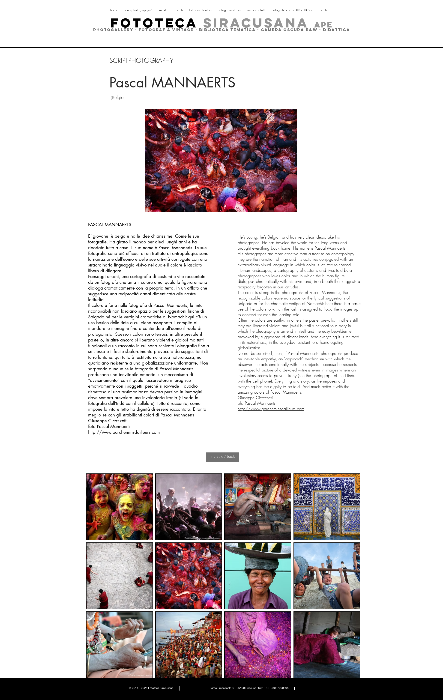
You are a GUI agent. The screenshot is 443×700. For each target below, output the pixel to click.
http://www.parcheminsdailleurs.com (124, 432)
